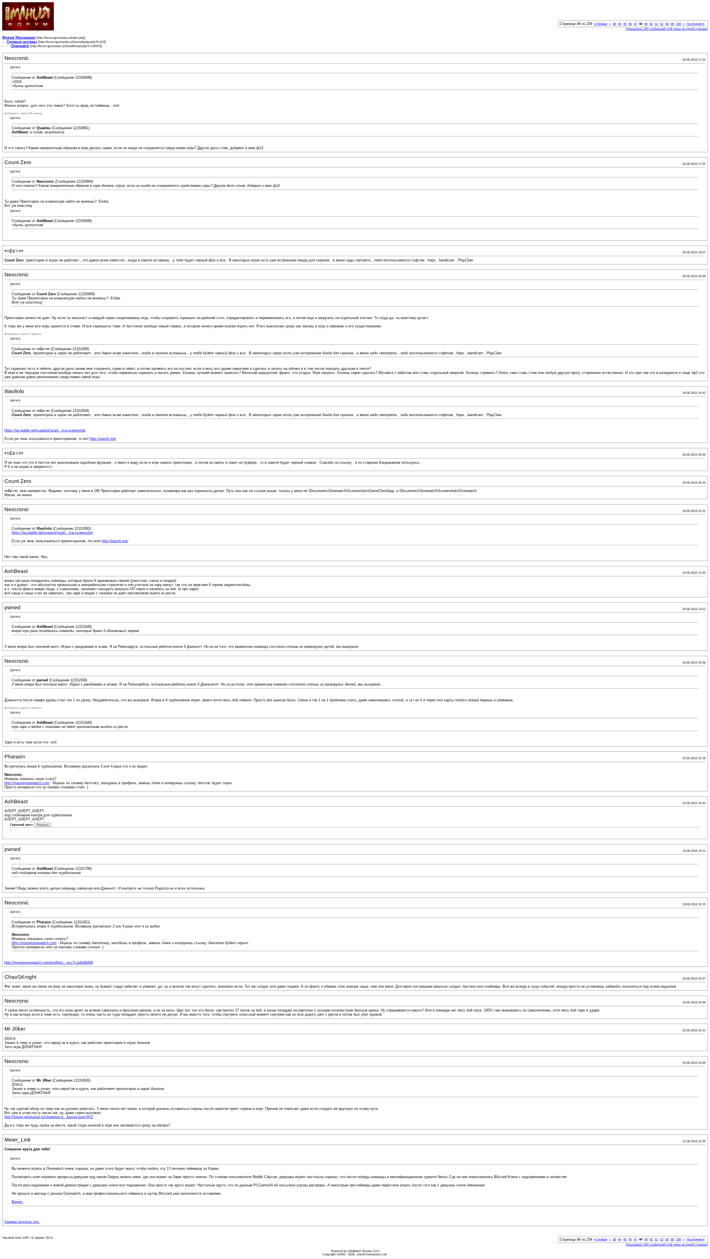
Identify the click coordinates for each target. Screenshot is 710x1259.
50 (651, 24)
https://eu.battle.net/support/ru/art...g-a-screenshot (44, 430)
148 (678, 24)
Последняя (695, 24)
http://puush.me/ (103, 439)
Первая (600, 24)
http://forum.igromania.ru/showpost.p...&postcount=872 (48, 1117)
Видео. (17, 1202)
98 (672, 24)
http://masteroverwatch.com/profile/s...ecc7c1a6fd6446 (48, 962)
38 (614, 24)
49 (646, 24)
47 (635, 24)
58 (667, 24)
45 (625, 24)
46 (630, 24)
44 (619, 24)
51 (656, 24)
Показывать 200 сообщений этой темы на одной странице (667, 28)
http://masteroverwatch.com (26, 783)
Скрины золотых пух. (22, 1222)
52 (661, 24)
